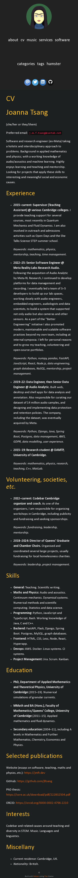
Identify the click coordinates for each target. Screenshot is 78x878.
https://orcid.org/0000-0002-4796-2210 (42, 803)
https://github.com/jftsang (34, 781)
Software (62, 40)
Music (32, 40)
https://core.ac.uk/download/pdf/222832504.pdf (38, 794)
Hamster (54, 64)
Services (46, 40)
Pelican (36, 876)
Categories (26, 64)
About (13, 40)
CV (23, 40)
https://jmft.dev (34, 772)
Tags (40, 64)
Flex (46, 876)
